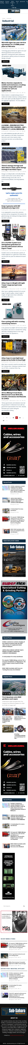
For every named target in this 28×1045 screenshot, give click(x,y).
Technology (14, 25)
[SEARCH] (24, 906)
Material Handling (2, 2)
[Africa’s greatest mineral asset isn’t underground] (4, 955)
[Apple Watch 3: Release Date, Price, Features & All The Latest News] (20, 711)
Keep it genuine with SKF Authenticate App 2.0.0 (11, 207)
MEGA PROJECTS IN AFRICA (12, 3)
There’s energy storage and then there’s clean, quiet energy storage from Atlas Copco (14, 167)
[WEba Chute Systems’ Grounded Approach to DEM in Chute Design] (4, 964)
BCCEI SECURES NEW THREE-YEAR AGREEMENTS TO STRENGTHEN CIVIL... (7, 719)
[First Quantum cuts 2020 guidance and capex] (14, 687)
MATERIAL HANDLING (16, 108)
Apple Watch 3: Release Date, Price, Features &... (20, 718)
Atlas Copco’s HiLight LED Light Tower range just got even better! (13, 285)
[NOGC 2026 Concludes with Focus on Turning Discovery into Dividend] (6, 531)
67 (3, 420)
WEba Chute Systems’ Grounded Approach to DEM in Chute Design (17, 963)
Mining (9, 25)
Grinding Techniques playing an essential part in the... (19, 736)
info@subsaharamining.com (17, 1035)
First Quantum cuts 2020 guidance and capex (11, 698)
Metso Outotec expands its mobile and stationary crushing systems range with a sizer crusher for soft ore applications (14, 87)
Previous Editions (7, 2)
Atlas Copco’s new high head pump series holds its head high (13, 359)
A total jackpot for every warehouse (16, 509)
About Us (17, 2)
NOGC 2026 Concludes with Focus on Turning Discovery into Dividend (17, 530)
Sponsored (22, 1)
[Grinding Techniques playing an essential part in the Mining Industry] (20, 728)
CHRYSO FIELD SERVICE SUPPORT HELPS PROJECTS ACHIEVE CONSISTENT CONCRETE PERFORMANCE (16, 500)
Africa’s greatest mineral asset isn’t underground (17, 954)
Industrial (5, 25)
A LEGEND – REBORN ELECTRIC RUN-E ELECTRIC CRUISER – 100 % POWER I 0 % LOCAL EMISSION (14, 127)
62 (20, 417)
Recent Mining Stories (8, 939)
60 (13, 417)
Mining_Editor (6, 48)
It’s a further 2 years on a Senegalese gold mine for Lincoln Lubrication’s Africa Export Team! (12, 245)
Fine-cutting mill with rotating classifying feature (13, 322)
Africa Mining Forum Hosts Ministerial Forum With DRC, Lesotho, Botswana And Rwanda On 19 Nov (14, 396)
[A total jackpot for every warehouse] (6, 510)
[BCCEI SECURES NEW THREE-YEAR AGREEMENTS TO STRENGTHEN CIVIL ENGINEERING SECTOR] (8, 711)
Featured (4, 108)
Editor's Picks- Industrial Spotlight (12, 968)
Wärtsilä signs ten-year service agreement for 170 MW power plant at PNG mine (14, 44)
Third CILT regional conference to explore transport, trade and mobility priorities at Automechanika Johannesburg (17, 996)
